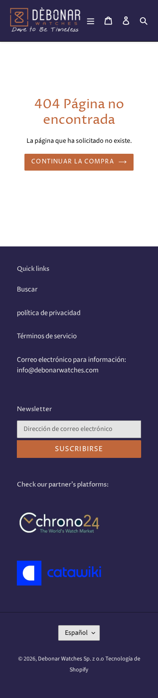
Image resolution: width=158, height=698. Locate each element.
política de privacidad (48, 313)
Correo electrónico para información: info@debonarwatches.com (71, 365)
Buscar (27, 289)
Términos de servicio (47, 336)
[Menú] (90, 20)
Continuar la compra (72, 162)
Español (76, 632)
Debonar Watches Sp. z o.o (71, 659)
